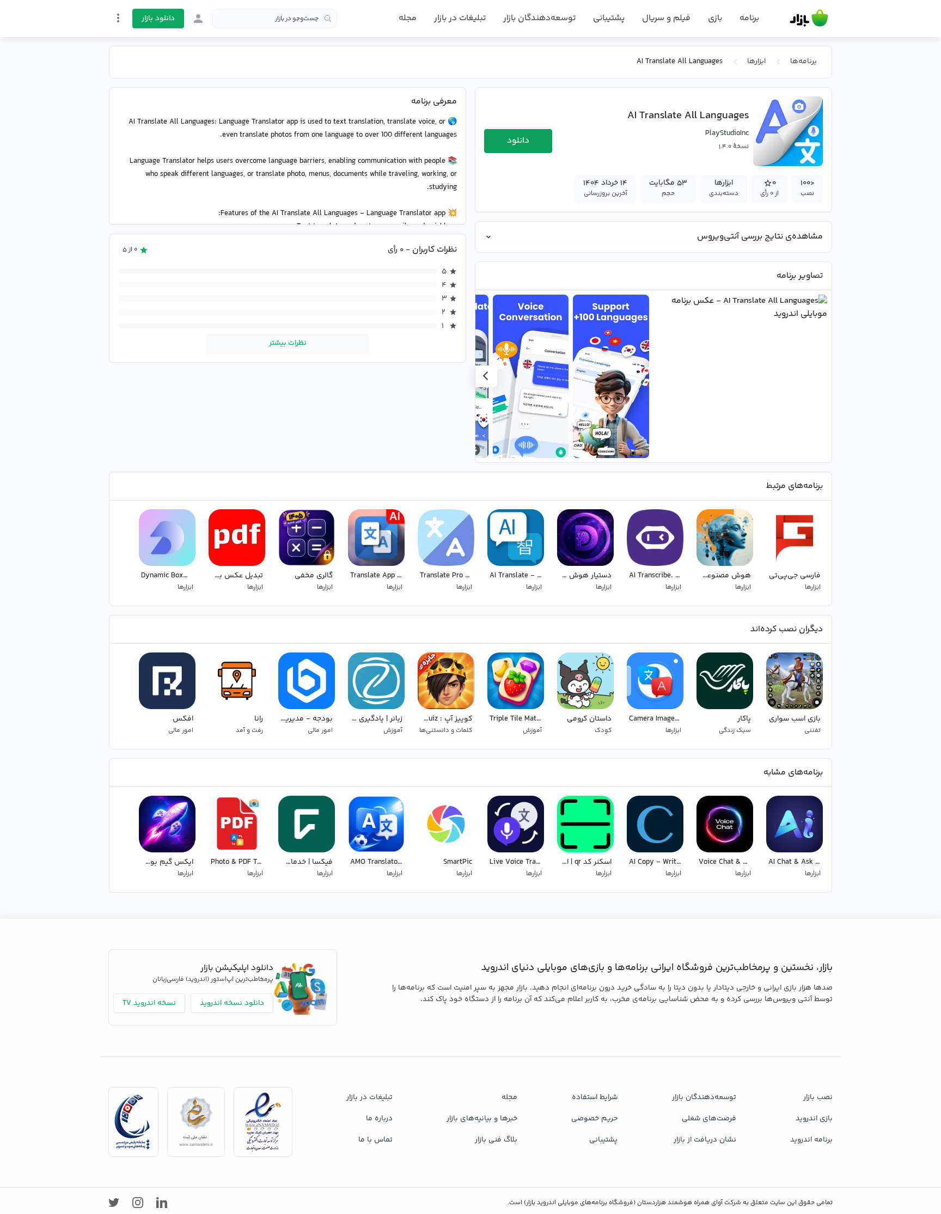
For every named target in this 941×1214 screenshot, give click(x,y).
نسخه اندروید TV (149, 1003)
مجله (408, 18)
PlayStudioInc (727, 133)
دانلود (518, 141)
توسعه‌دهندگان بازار (539, 18)
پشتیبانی (609, 18)
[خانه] (809, 18)
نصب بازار (818, 1097)
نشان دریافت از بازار (705, 1140)
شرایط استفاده (595, 1097)
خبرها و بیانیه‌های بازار (482, 1119)
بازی (715, 18)
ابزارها (756, 62)
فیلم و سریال (666, 18)
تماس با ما (375, 1140)
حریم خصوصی (594, 1119)
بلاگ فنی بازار (496, 1140)
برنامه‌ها (803, 62)
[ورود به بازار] (198, 18)
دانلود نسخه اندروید (232, 1003)
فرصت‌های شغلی (709, 1119)
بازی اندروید (814, 1119)
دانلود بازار (158, 19)
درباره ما (379, 1119)
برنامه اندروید (811, 1140)
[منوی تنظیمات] (118, 18)
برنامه (749, 18)
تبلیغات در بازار (460, 18)
